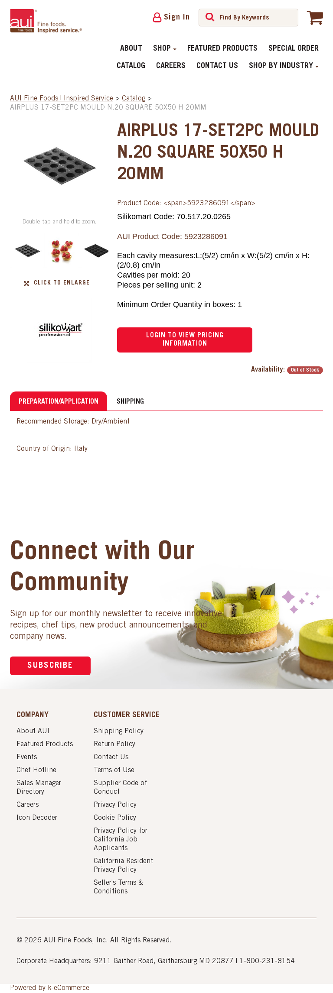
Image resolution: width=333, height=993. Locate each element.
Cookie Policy (115, 818)
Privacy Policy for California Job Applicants (120, 840)
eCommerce (71, 988)
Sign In (177, 18)
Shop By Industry (281, 66)
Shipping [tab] (130, 401)
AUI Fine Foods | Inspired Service (61, 98)
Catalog (131, 66)
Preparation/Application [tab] (58, 401)
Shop (162, 49)
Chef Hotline (36, 770)
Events (26, 757)
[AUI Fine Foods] (46, 21)
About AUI (32, 731)
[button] (315, 17)
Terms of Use (114, 770)
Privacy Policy (115, 805)
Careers (171, 66)
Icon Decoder (36, 818)
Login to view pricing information (185, 339)
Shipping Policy (119, 731)
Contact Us (217, 66)
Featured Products (222, 49)
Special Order (293, 49)
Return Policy (114, 744)
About (131, 49)
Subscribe (50, 666)
